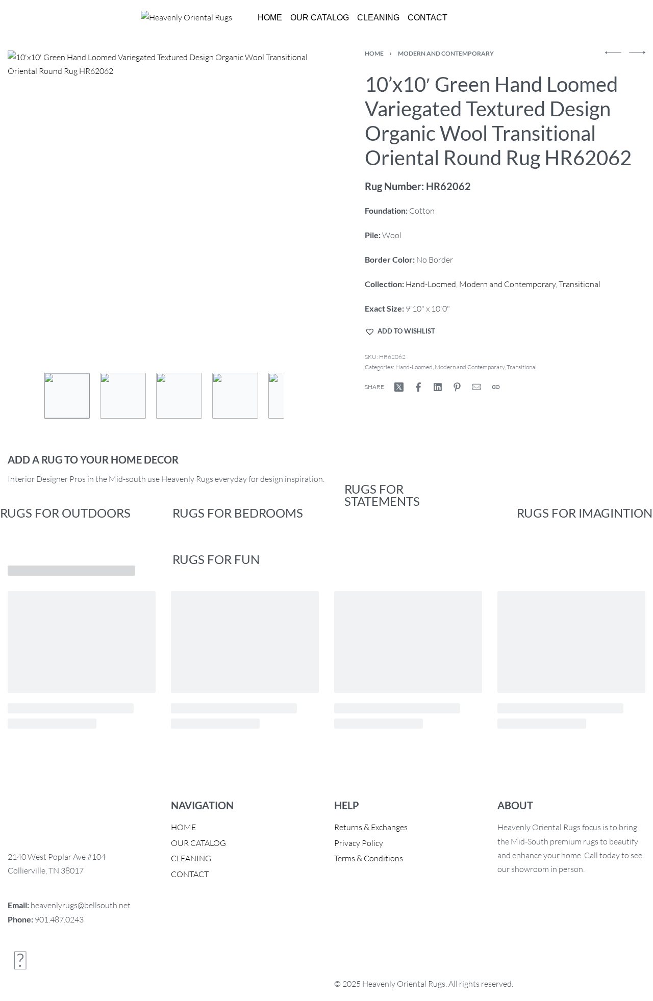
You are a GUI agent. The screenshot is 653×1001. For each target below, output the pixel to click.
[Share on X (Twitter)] (399, 387)
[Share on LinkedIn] (437, 387)
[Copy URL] (495, 387)
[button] (400, 331)
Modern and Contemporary (446, 53)
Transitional (579, 284)
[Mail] (476, 387)
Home (374, 53)
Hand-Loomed (431, 284)
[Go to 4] (235, 396)
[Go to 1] (67, 396)
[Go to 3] (179, 396)
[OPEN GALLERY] (164, 206)
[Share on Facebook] (418, 387)
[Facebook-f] (20, 959)
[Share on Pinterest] (457, 387)
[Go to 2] (123, 396)
